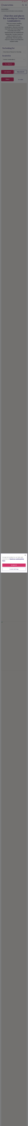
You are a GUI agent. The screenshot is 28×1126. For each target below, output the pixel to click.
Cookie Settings (14, 569)
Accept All (14, 565)
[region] (14, 563)
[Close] (25, 555)
